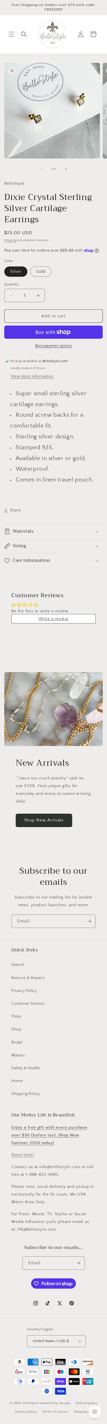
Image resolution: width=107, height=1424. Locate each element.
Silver (15, 271)
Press (16, 1016)
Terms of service (55, 1411)
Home (17, 1081)
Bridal (16, 1042)
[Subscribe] (89, 921)
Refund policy (86, 1403)
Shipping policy (85, 1411)
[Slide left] (41, 169)
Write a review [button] (53, 618)
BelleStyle (31, 1403)
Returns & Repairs (28, 978)
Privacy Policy (24, 990)
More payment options (53, 346)
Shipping (10, 240)
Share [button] (15, 510)
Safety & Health (25, 1068)
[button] (11, 34)
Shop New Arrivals (44, 820)
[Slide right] (66, 169)
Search (18, 964)
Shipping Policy (25, 1094)
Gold (40, 271)
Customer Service (28, 1003)
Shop (16, 1029)
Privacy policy (26, 1411)
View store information (32, 376)
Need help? (23, 1154)
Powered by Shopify (55, 1403)
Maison (18, 1055)
